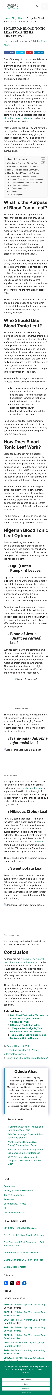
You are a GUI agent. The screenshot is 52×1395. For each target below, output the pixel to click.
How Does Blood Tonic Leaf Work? (23, 170)
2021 (6, 1342)
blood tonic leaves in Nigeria (18, 118)
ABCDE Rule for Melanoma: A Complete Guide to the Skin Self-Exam (24, 1160)
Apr (25, 1304)
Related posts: (17, 194)
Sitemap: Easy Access (15, 1203)
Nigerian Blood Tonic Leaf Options (23, 173)
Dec (19, 1315)
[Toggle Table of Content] (42, 159)
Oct (10, 1315)
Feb (17, 1304)
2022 (6, 1335)
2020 (7, 1350)
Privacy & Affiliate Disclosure (18, 1190)
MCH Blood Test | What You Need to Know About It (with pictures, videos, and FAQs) (29, 1018)
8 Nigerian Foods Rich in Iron (25, 1025)
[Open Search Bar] (37, 6)
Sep (6, 1315)
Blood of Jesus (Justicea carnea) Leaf (27, 179)
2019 (6, 1358)
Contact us (9, 1186)
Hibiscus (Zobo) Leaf (20, 185)
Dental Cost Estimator (15, 1267)
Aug (43, 1304)
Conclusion (12, 191)
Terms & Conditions (14, 1195)
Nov (14, 1315)
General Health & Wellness (20, 1046)
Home (7, 18)
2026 (6, 1304)
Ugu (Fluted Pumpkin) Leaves (23, 176)
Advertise (9, 1199)
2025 (6, 1312)
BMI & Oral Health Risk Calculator (20, 1228)
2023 (6, 1327)
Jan (12, 1304)
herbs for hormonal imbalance (19, 962)
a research (41, 841)
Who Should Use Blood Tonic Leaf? (23, 166)
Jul (38, 1304)
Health (21, 18)
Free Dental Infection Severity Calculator (24, 1235)
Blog (14, 18)
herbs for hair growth (33, 959)
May (30, 1304)
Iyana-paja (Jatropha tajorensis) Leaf (27, 182)
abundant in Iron (33, 788)
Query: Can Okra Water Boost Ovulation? (27, 1058)
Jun (35, 1304)
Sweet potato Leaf (19, 188)
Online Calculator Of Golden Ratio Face (23, 1260)
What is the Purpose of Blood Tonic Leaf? (26, 163)
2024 (7, 1320)
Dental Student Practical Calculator (21, 1252)
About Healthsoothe (14, 1212)
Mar (21, 1304)
